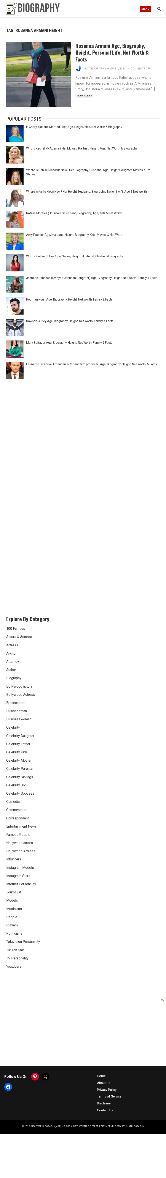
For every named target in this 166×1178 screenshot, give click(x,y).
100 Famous (15, 629)
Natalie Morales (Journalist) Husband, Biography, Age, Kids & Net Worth (74, 213)
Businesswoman (18, 719)
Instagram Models (20, 868)
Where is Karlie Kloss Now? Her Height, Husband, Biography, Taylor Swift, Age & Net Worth (86, 191)
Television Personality (23, 942)
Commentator (16, 810)
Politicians (14, 933)
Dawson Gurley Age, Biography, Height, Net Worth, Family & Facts (69, 321)
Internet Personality (21, 884)
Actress (12, 645)
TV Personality (17, 958)
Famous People (18, 835)
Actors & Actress (19, 637)
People (11, 917)
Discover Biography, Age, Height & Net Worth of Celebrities (67, 1126)
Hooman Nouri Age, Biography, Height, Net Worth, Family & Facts (69, 299)
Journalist (13, 892)
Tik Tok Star (15, 950)
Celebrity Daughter (20, 736)
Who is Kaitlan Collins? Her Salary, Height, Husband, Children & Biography (75, 256)
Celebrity (13, 727)
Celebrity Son (16, 785)
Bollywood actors (19, 686)
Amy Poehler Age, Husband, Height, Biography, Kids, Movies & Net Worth (74, 234)
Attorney (12, 662)
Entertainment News (21, 826)
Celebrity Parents (19, 769)
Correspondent (17, 818)
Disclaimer (104, 1103)
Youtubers (13, 966)
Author (11, 670)
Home (101, 1076)
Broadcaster (15, 703)
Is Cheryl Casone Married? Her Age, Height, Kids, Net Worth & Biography (74, 127)
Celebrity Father (18, 744)
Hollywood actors (19, 843)
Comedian (13, 802)
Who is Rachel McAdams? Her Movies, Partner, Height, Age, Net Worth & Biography (81, 148)
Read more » (84, 95)
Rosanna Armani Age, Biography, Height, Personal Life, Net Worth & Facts (112, 52)
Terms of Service (109, 1096)
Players (12, 925)
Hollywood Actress (20, 851)
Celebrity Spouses (20, 793)
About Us (103, 1083)
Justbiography (95, 68)
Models (12, 900)
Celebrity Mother (19, 760)
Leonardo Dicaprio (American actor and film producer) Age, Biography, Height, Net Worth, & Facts (91, 364)
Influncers (13, 859)
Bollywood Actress (20, 695)
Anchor (11, 653)
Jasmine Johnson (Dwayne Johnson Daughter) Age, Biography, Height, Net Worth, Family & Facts (91, 278)
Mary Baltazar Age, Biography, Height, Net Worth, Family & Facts (69, 342)
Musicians (14, 909)
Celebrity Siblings (19, 777)
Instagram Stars (18, 876)
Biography (13, 678)
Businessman (16, 711)
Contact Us (105, 1110)
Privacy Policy (107, 1090)
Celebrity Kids (17, 752)
